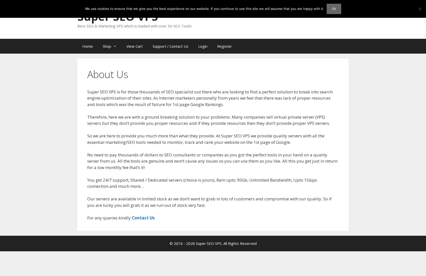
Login (202, 46)
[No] (419, 8)
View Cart (134, 46)
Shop (107, 46)
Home (87, 46)
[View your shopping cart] (342, 46)
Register (224, 46)
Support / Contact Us (170, 46)
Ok (334, 8)
